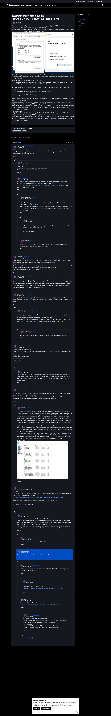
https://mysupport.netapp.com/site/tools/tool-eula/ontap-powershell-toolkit (39, 185)
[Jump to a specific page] (73, 142)
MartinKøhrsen (25, 551)
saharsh (19, 389)
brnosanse (20, 256)
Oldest (18, 142)
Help (79, 27)
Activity (80, 21)
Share (14, 123)
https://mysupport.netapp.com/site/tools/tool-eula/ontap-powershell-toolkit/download (38, 497)
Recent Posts (81, 19)
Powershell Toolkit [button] (17, 131)
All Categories (81, 17)
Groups (80, 25)
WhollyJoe (26, 240)
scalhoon (23, 407)
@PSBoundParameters (46, 84)
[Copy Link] (22, 23)
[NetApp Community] (15, 5)
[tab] (14, 137)
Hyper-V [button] (24, 131)
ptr (21, 162)
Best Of (80, 29)
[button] (43, 52)
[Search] (102, 5)
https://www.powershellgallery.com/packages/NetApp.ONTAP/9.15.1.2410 (43, 588)
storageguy (20, 345)
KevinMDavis (19, 22)
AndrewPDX (20, 294)
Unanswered (89, 23)
